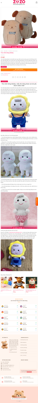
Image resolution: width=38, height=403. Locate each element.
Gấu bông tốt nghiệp (24, 352)
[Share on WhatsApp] (13, 77)
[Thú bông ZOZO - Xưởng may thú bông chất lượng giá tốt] (19, 2)
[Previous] (1, 285)
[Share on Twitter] (18, 77)
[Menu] (1, 2)
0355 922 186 (6, 313)
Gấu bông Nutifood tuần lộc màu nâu (18, 290)
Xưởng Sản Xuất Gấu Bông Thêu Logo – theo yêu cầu (31, 290)
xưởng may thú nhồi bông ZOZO (15, 232)
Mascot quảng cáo (23, 342)
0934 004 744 (6, 330)
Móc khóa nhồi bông (24, 347)
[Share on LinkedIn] (25, 77)
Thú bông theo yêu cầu (7, 73)
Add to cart (4, 66)
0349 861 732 (25, 313)
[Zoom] (2, 47)
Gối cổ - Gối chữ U (23, 355)
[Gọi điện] (36, 322)
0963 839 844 (6, 307)
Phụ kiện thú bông (23, 350)
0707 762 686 (25, 307)
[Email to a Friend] (20, 77)
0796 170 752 (6, 324)
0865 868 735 (25, 330)
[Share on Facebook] (15, 77)
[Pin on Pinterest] (22, 77)
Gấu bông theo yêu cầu (24, 339)
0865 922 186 (25, 324)
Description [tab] (4, 81)
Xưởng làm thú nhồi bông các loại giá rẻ (6, 290)
